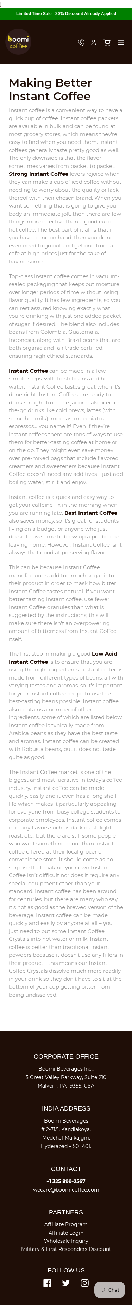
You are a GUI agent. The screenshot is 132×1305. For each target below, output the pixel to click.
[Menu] (121, 41)
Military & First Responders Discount (66, 1249)
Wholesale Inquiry (66, 1241)
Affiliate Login (66, 1233)
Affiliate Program (66, 1224)
